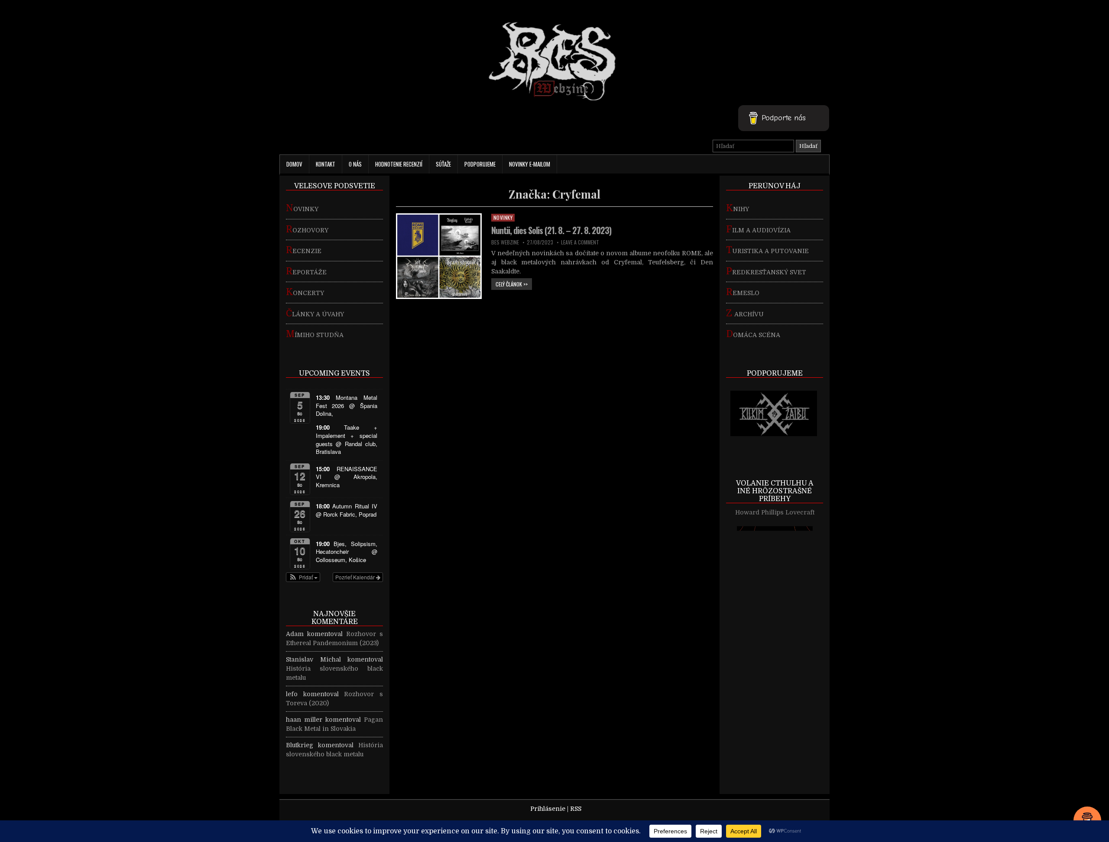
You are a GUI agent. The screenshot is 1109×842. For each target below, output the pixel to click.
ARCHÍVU (745, 314)
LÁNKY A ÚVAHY (315, 314)
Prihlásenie (547, 808)
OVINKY (302, 209)
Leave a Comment (580, 242)
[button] (303, 577)
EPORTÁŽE (306, 272)
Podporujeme (480, 164)
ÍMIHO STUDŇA (315, 334)
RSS (575, 808)
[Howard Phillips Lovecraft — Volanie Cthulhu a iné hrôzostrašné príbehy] (775, 639)
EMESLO (742, 292)
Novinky (503, 217)
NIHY (737, 209)
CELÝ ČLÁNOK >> (514, 284)
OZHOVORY (307, 230)
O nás (355, 164)
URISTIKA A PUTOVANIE (767, 250)
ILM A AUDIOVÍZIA (758, 230)
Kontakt (325, 164)
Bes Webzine (505, 242)
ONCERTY (305, 292)
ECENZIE (303, 250)
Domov (294, 164)
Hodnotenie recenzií (398, 164)
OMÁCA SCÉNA (753, 334)
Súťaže (443, 164)
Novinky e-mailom (529, 164)
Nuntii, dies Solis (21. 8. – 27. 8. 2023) (551, 230)
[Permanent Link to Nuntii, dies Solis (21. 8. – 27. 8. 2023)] (439, 256)
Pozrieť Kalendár (355, 577)
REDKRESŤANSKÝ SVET (766, 272)
